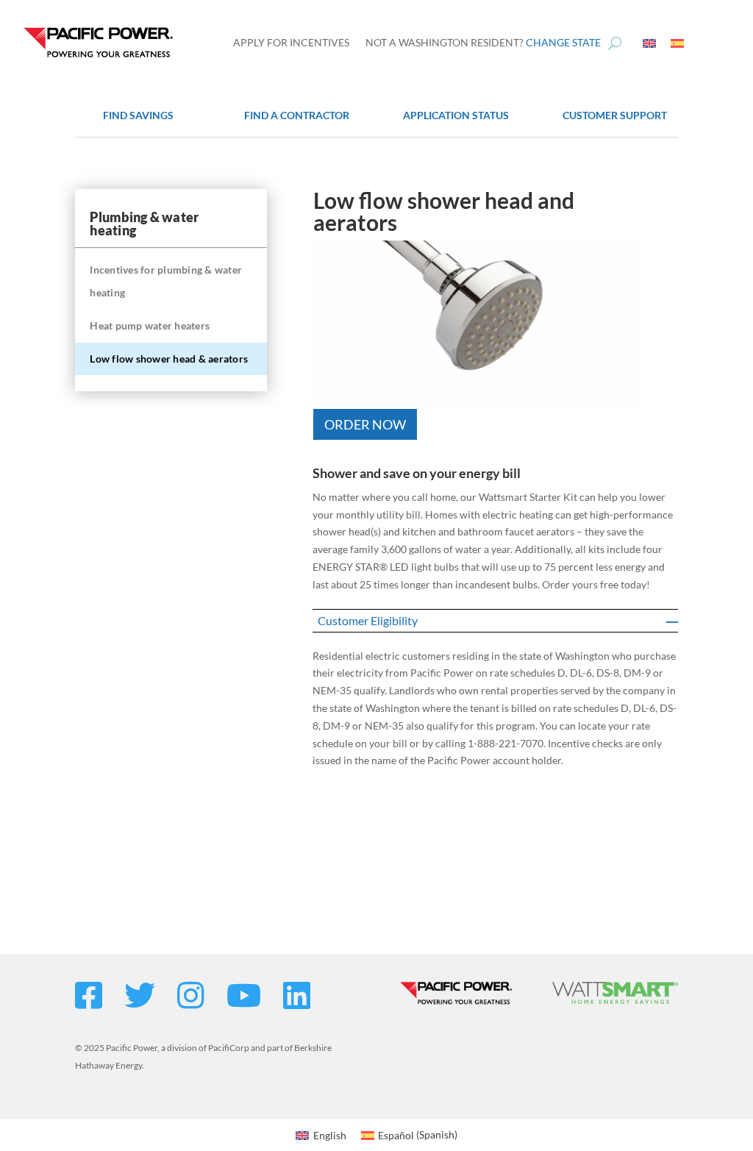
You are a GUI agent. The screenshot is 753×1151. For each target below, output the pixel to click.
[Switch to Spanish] (677, 43)
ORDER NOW (365, 424)
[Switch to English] (649, 43)
